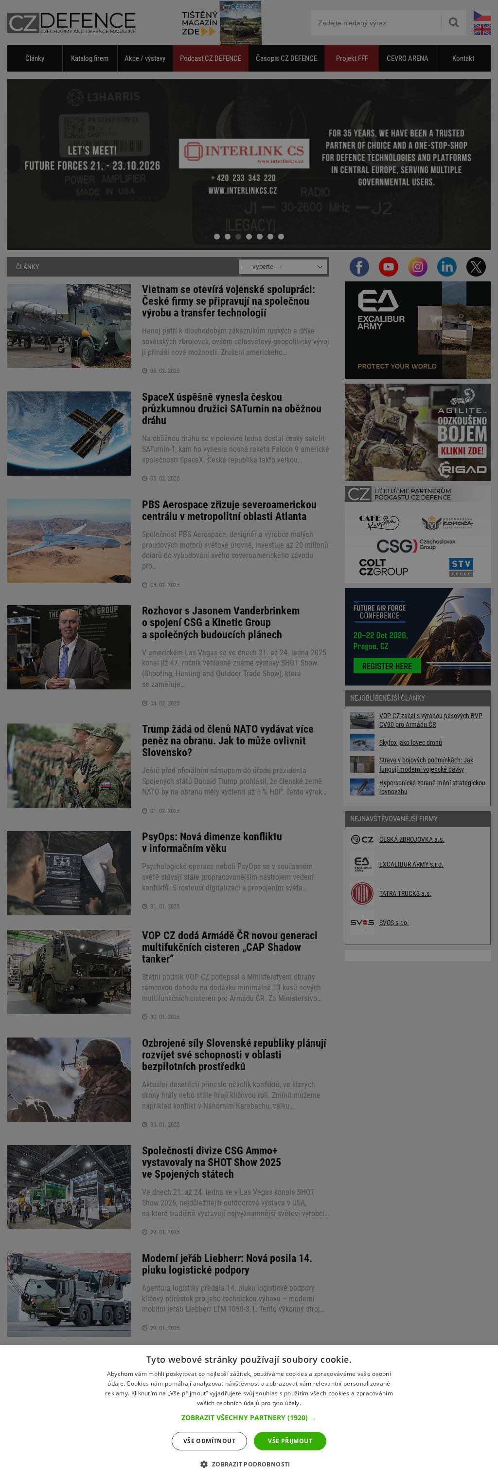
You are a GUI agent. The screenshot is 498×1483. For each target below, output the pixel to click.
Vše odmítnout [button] (209, 1441)
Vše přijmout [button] (290, 1441)
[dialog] (249, 1414)
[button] (249, 1418)
